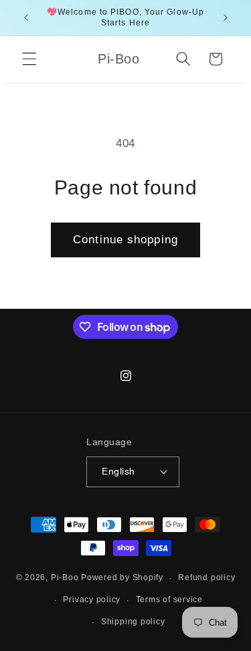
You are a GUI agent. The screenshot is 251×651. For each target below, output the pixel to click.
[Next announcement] (225, 18)
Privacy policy (91, 599)
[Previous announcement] (26, 18)
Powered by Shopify (122, 578)
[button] (29, 59)
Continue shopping (125, 239)
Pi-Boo (65, 578)
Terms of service (169, 599)
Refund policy (206, 577)
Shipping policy (133, 621)
